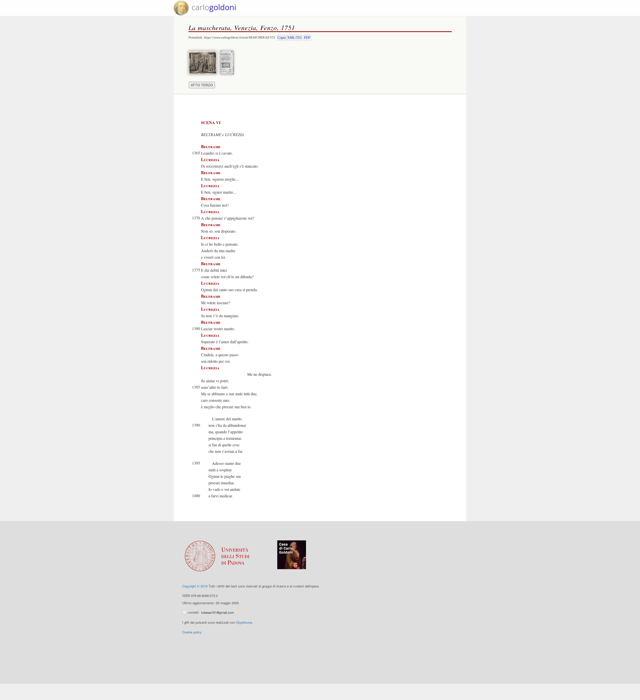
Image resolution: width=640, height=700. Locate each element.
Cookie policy (192, 632)
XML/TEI (294, 38)
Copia (282, 38)
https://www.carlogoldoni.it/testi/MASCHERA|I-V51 (240, 37)
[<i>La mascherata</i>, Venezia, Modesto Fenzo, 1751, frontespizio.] (228, 62)
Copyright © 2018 (195, 586)
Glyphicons (244, 622)
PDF (307, 38)
